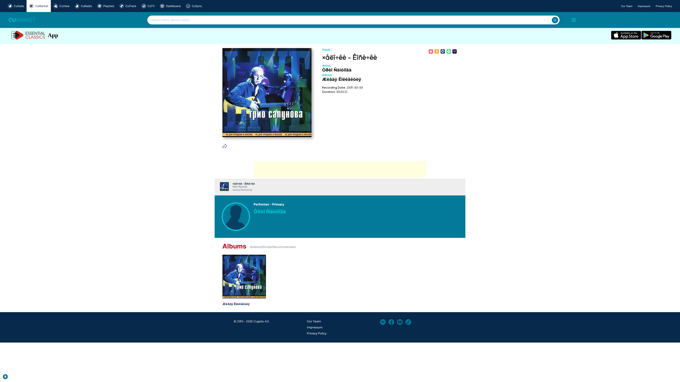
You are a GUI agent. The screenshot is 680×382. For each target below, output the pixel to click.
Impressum (644, 6)
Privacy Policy (664, 6)
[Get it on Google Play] (656, 35)
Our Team (626, 6)
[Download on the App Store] (626, 35)
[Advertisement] (340, 169)
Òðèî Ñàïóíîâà (337, 70)
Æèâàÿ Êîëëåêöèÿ (341, 79)
